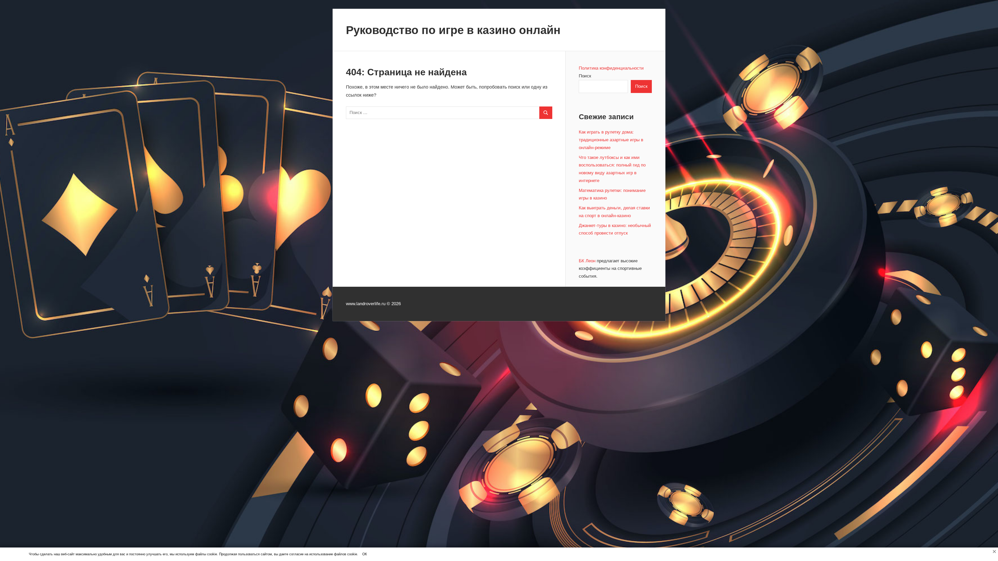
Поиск (585, 76)
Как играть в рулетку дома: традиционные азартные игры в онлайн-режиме (611, 140)
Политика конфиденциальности (611, 68)
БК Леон (588, 260)
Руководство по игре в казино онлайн (453, 30)
